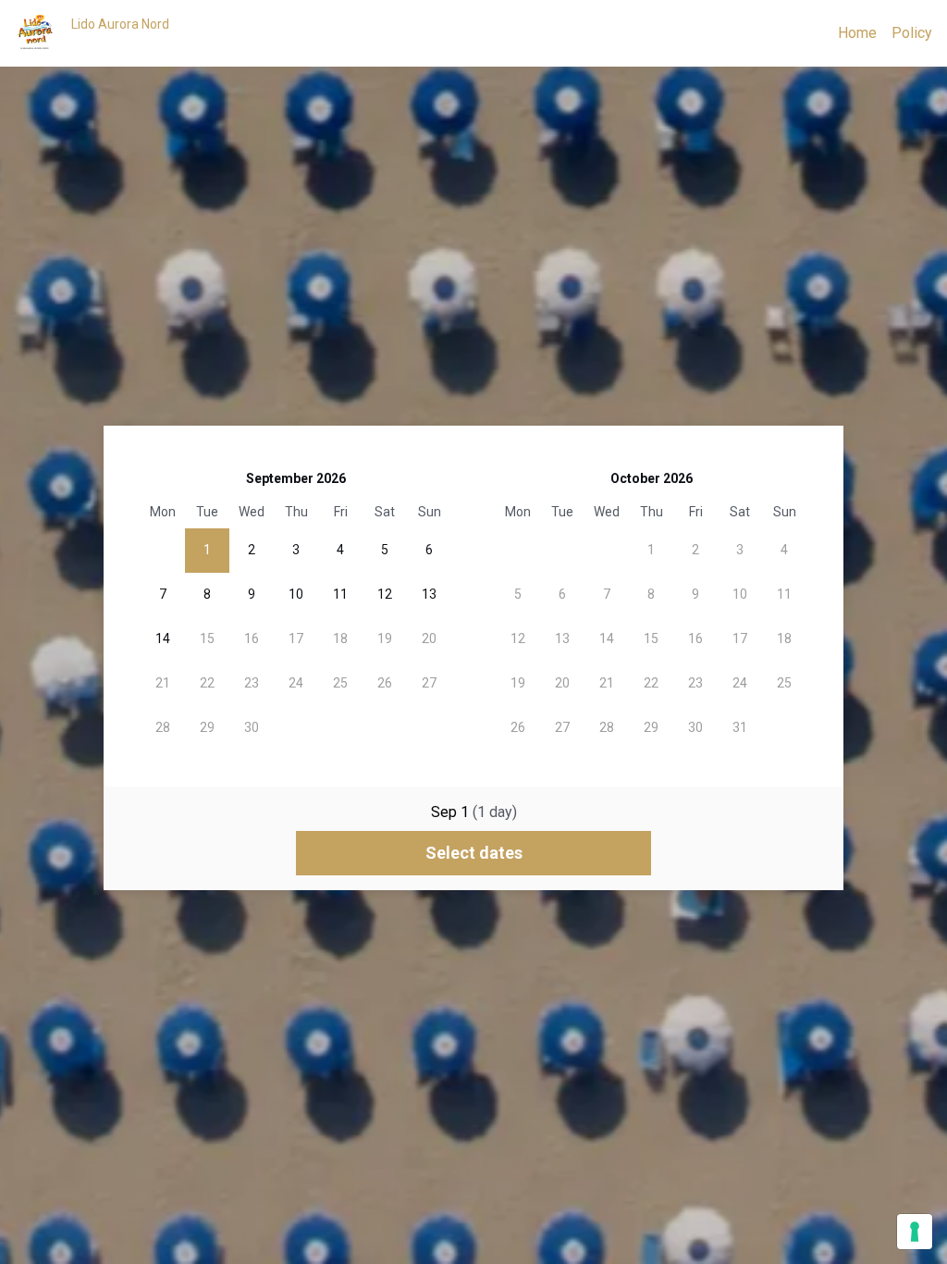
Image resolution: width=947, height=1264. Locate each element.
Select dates (474, 852)
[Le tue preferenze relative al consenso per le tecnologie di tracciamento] (914, 1231)
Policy (912, 33)
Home (857, 33)
